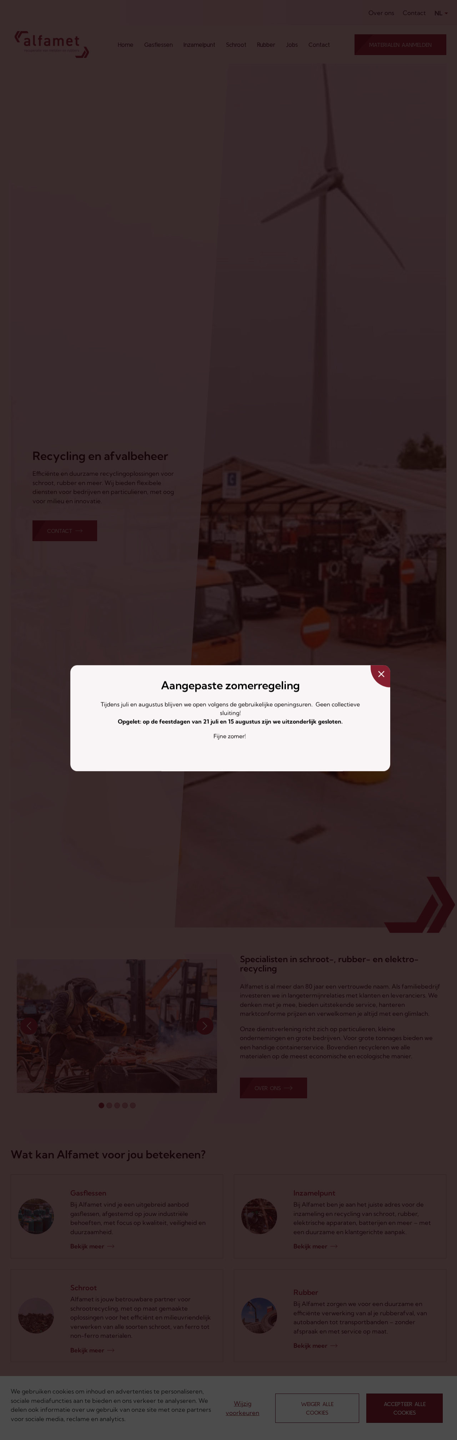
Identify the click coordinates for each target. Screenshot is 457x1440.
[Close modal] (380, 676)
